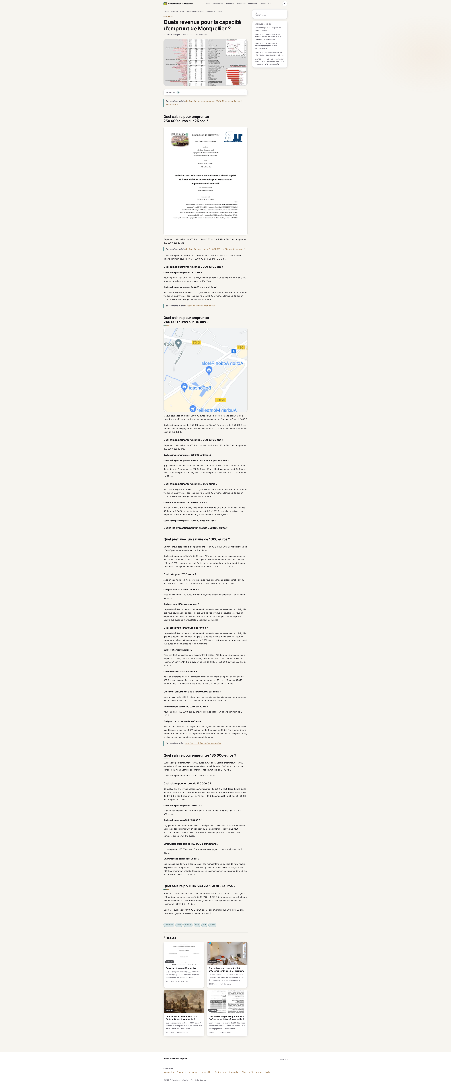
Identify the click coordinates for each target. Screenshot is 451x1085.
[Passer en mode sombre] (285, 3)
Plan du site (283, 1059)
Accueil (207, 4)
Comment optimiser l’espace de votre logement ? (268, 29)
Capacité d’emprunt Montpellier (200, 305)
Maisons (269, 1072)
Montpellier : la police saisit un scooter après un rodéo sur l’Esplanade (266, 45)
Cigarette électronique (252, 1072)
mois (197, 925)
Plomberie (230, 4)
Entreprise (234, 1072)
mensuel (188, 925)
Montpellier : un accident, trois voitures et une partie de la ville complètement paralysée (268, 36)
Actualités (174, 11)
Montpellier (218, 4)
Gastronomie (265, 4)
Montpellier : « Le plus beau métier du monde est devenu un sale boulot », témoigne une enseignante (270, 61)
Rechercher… (260, 15)
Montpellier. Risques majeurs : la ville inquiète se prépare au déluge (269, 53)
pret (204, 925)
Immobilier (252, 4)
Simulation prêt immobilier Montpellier (203, 743)
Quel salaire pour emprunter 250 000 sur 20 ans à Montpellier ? (215, 249)
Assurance (241, 4)
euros (179, 925)
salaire (212, 925)
